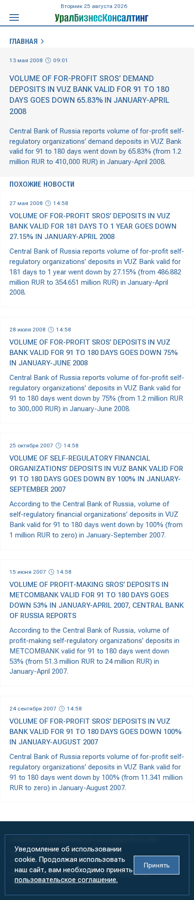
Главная (23, 41)
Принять (157, 865)
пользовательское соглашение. (66, 879)
